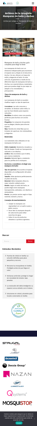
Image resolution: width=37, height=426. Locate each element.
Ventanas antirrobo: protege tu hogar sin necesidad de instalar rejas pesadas (20, 278)
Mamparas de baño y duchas (13, 53)
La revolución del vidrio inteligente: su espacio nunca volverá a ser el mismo (20, 287)
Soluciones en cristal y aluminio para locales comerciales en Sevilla (19, 295)
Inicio (17, 19)
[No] (35, 419)
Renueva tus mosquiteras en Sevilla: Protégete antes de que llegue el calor (19, 268)
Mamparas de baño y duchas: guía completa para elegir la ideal (17, 63)
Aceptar (19, 423)
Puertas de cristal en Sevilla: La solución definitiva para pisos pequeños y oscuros (17, 258)
